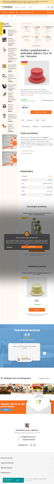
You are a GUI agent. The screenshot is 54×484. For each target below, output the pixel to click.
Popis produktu (26, 126)
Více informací (29, 95)
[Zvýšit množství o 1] (28, 112)
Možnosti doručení (48, 100)
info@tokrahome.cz (28, 437)
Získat (6, 409)
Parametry (35, 126)
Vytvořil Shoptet (28, 480)
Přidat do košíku (41, 112)
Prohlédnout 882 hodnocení (27, 339)
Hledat (30, 7)
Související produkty (46, 126)
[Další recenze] (44, 353)
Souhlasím (32, 247)
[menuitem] (4, 12)
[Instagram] (34, 445)
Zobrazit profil (44, 378)
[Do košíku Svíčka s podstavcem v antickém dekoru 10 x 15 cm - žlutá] (37, 310)
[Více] (50, 12)
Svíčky (50, 176)
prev (21, 231)
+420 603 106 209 (45, 7)
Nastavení (9, 247)
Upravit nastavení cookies (40, 478)
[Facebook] (31, 445)
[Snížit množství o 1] (24, 112)
